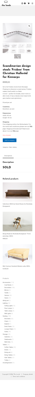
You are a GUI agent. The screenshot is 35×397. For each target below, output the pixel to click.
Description (8, 156)
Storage (5, 334)
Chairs (10, 147)
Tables (5, 344)
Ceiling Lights (8, 306)
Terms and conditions (19, 376)
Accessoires (6, 282)
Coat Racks (7, 285)
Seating (15, 147)
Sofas (6, 331)
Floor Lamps (8, 308)
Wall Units (7, 342)
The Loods (17, 374)
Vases (6, 298)
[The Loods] (6, 3)
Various (6, 295)
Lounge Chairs (8, 329)
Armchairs (7, 318)
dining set (6, 300)
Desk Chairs (8, 326)
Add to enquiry (10, 140)
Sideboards (7, 339)
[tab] (8, 156)
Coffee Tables (8, 347)
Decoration (7, 287)
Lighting (5, 303)
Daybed (6, 324)
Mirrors (6, 290)
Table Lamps (8, 311)
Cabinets (7, 337)
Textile (6, 293)
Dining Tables (8, 355)
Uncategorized (7, 362)
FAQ (31, 126)
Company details (28, 374)
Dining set (7, 352)
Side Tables (8, 357)
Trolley (6, 360)
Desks (6, 350)
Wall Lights (7, 313)
